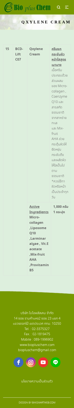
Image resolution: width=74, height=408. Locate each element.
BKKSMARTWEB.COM (43, 402)
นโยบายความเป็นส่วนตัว (37, 381)
